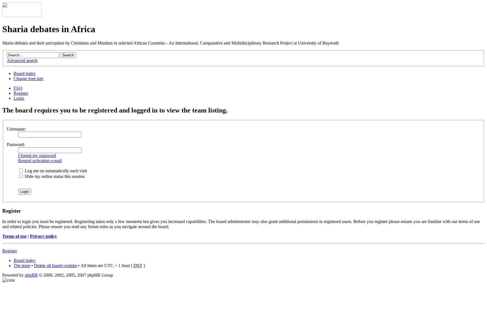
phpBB (31, 275)
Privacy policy (43, 236)
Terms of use (14, 236)
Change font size (28, 78)
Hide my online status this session (54, 176)
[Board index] (21, 15)
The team (22, 265)
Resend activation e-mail (40, 160)
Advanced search (22, 60)
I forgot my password (37, 155)
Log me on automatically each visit (55, 170)
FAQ (18, 88)
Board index (25, 73)
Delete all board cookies (55, 265)
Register (21, 93)
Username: (16, 129)
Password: (16, 144)
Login (19, 98)
